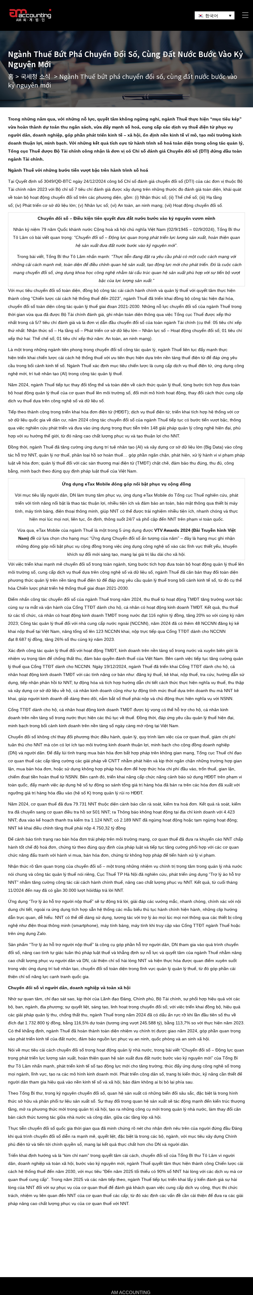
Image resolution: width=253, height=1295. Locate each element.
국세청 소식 (35, 76)
